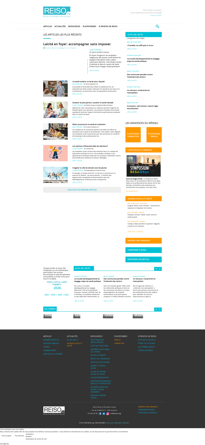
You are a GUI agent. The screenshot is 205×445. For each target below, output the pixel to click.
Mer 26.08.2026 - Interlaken (137, 203)
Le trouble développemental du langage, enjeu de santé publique (143, 60)
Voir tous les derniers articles (82, 190)
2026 (57, 288)
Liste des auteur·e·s (147, 340)
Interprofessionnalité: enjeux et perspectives (101, 382)
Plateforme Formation (133, 135)
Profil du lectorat (146, 343)
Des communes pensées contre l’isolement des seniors (140, 75)
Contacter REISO (145, 350)
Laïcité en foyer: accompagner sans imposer (77, 44)
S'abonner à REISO (156, 15)
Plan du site (109, 423)
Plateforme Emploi (154, 135)
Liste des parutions (99, 346)
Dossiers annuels (51, 343)
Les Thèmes (50, 309)
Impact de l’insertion (100, 359)
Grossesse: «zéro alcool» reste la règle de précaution (142, 107)
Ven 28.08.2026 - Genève (136, 221)
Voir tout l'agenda (135, 232)
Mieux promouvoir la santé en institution (89, 124)
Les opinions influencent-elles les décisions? (90, 146)
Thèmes (46, 347)
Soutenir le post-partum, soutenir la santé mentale (92, 103)
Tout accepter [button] (6, 436)
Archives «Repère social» (98, 396)
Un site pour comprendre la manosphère (138, 91)
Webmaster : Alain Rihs (121, 423)
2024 (53, 294)
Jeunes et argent (98, 355)
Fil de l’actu (72, 340)
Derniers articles (51, 340)
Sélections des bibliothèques (97, 341)
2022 (66, 294)
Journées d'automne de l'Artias (100, 350)
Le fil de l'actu (82, 268)
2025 (47, 294)
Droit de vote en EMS (100, 362)
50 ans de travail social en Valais (98, 373)
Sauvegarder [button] (4, 444)
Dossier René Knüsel (100, 377)
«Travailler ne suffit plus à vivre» (140, 45)
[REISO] (56, 11)
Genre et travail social (98, 367)
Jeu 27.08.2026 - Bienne (135, 212)
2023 (60, 294)
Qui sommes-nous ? (146, 347)
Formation (119, 343)
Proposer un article (138, 259)
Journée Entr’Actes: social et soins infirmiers (99, 389)
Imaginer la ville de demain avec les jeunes (89, 168)
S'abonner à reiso (137, 250)
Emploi (117, 340)
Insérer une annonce (139, 240)
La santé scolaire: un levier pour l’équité (88, 81)
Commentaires (49, 350)
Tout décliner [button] (19, 436)
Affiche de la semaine (52, 354)
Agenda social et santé (74, 344)
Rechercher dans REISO (157, 26)
